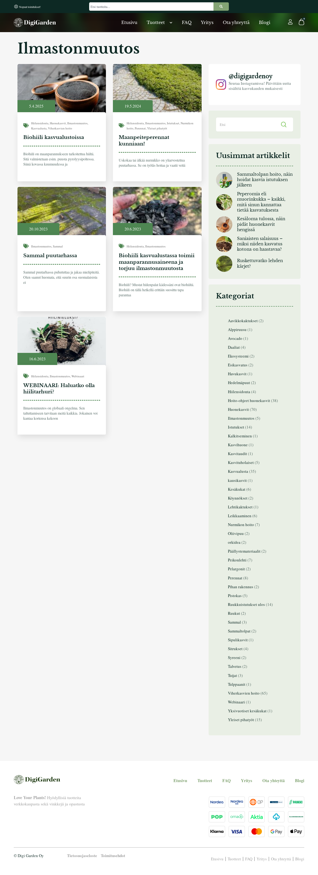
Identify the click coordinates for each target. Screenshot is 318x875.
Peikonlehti (237, 560)
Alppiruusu (237, 329)
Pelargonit (236, 568)
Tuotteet (156, 22)
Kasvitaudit (237, 453)
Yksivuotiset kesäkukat (247, 710)
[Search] (221, 6)
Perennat (140, 128)
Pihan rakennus (240, 586)
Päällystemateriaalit (244, 551)
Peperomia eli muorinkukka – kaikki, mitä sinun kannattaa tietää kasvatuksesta (261, 202)
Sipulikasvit (238, 639)
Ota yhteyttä (236, 22)
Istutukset (173, 123)
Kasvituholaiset (241, 462)
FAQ (187, 22)
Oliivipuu (236, 533)
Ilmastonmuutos (77, 123)
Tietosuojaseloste (82, 855)
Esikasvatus (237, 365)
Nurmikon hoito (241, 524)
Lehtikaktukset (240, 507)
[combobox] (151, 6)
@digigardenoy (250, 75)
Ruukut (234, 613)
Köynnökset (237, 498)
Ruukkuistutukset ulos (246, 604)
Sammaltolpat (239, 631)
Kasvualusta (39, 128)
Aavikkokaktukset (243, 320)
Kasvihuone (238, 444)
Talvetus (234, 666)
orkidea (234, 542)
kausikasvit (237, 480)
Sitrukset (235, 648)
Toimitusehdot (113, 855)
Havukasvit (237, 373)
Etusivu (129, 22)
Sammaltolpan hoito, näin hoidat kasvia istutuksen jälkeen (265, 180)
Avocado (235, 338)
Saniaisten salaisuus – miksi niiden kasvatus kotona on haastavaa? (260, 244)
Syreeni (234, 657)
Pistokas (235, 595)
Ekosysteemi (238, 356)
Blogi (264, 22)
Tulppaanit (236, 684)
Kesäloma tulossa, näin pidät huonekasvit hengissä (261, 224)
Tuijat (232, 675)
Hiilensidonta (39, 123)
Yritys (207, 22)
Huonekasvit (58, 123)
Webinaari (77, 376)
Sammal (58, 246)
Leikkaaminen (239, 515)
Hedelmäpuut (239, 382)
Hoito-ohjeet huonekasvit (249, 400)
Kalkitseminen (240, 436)
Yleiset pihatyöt (157, 128)
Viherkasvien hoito (60, 128)
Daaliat (234, 347)
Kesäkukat (236, 489)
